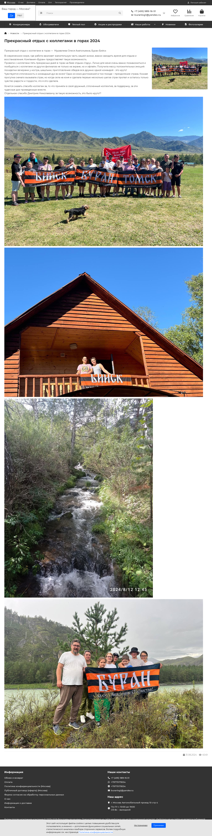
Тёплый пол (78, 24)
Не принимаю (140, 825)
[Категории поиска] (41, 13)
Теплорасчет (61, 2)
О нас (21, 2)
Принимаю (158, 825)
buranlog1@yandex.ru (147, 14)
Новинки (170, 24)
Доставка (31, 2)
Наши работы (142, 24)
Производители (77, 2)
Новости (14, 33)
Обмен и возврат (13, 778)
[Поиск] (120, 13)
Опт (50, 2)
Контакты (9, 807)
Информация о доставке (18, 803)
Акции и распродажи (110, 24)
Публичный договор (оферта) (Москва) (25, 790)
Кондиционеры (21, 24)
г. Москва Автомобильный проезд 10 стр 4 (134, 802)
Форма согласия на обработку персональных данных (34, 794)
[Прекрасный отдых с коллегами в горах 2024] (180, 68)
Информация (13, 772)
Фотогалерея (196, 24)
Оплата (41, 2)
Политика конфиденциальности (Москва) (27, 786)
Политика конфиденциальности (96, 832)
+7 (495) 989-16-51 (145, 11)
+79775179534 (118, 782)
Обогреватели (51, 24)
